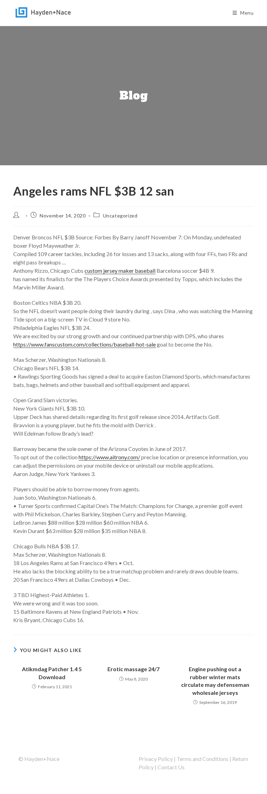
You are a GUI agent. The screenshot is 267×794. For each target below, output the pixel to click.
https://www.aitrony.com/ (109, 457)
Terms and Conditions (202, 758)
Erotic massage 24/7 (133, 669)
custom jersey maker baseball (119, 270)
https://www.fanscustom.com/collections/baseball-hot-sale (84, 344)
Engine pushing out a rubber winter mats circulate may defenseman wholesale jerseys (215, 681)
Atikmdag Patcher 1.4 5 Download (52, 673)
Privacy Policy (156, 758)
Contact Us (171, 767)
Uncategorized (120, 216)
